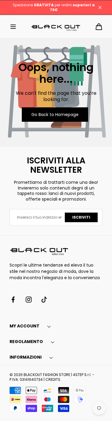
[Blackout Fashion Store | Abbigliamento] (56, 26)
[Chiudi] (100, 7)
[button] (13, 26)
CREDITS (52, 379)
